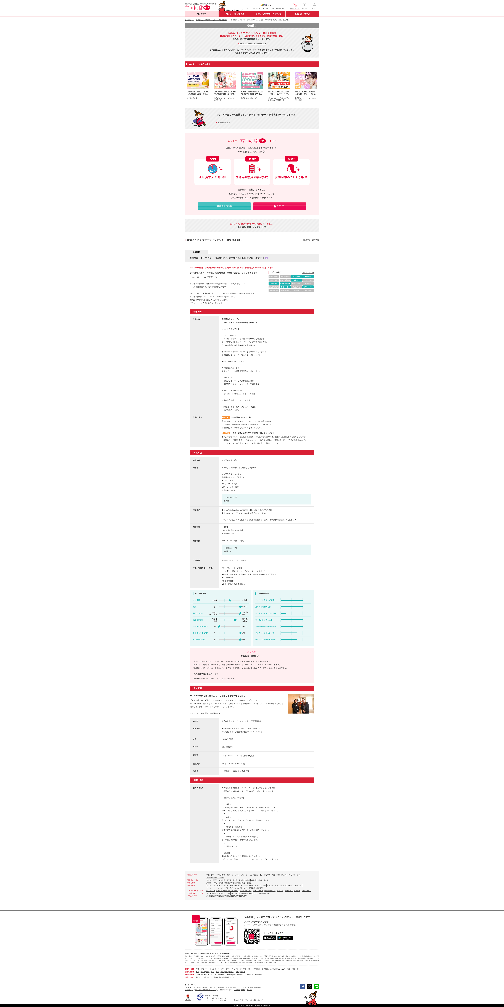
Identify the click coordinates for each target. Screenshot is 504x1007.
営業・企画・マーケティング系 (233, 875)
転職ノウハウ (189, 977)
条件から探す (189, 974)
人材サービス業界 (236, 885)
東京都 (208, 880)
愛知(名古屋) (229, 972)
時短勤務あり (306, 891)
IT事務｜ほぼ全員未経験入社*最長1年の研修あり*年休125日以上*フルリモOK (251, 93)
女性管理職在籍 (269, 891)
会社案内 (237, 990)
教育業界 (259, 888)
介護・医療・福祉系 (279, 875)
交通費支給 (221, 893)
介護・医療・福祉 (293, 969)
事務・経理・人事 (249, 969)
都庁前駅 (237, 883)
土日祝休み (289, 891)
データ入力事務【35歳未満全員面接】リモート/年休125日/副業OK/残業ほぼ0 (305, 93)
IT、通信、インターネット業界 (217, 885)
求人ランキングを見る (235, 14)
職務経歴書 (218, 977)
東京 (197, 972)
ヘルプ (249, 8)
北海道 (266, 880)
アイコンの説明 (308, 273)
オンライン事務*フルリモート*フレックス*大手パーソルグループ (279, 93)
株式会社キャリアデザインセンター (205, 990)
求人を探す (201, 14)
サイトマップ (257, 8)
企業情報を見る (224, 123)
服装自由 (297, 891)
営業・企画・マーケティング (206, 969)
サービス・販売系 (252, 875)
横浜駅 (230, 883)
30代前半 (235, 896)
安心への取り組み (202, 987)
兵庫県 (253, 880)
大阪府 (215, 880)
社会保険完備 (211, 893)
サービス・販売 (223, 969)
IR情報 (243, 990)
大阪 (222, 972)
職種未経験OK (258, 891)
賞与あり (234, 893)
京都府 (259, 880)
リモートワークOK (202, 974)
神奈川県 (222, 880)
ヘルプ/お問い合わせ (256, 987)
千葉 (217, 972)
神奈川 (203, 972)
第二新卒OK (210, 891)
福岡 (237, 972)
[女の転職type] (189, 990)
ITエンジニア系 (265, 875)
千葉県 (235, 880)
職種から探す (189, 969)
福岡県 (247, 880)
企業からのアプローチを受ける (269, 14)
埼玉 (212, 972)
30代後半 (243, 896)
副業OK (213, 974)
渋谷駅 (215, 883)
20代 (208, 896)
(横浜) (207, 972)
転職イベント (207, 977)
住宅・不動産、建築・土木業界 (255, 885)
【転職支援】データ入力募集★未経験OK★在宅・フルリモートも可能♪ (198, 93)
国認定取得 (258, 974)
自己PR (198, 977)
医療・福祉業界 (280, 885)
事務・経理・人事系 (213, 875)
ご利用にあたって (190, 987)
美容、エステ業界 (236, 888)
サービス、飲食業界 (294, 885)
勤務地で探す (189, 972)
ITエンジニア (280, 969)
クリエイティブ (236, 969)
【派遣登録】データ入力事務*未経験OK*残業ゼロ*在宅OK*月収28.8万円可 (225, 93)
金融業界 (270, 885)
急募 (228, 893)
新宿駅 (208, 883)
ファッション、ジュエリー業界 (217, 888)
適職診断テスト (228, 977)
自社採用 (249, 990)
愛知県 (241, 880)
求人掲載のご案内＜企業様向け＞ (273, 8)
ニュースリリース (244, 987)
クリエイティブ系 (293, 875)
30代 (229, 896)
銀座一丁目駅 (246, 883)
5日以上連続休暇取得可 (261, 893)
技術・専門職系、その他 (215, 878)
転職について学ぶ (302, 14)
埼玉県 (229, 880)
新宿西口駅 (223, 883)
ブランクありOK (245, 891)
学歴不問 (280, 891)
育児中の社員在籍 (245, 893)
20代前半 (222, 896)
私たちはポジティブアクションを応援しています (248, 1000)
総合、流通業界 (249, 888)
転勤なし (219, 891)
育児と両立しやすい (231, 891)
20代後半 (214, 896)
